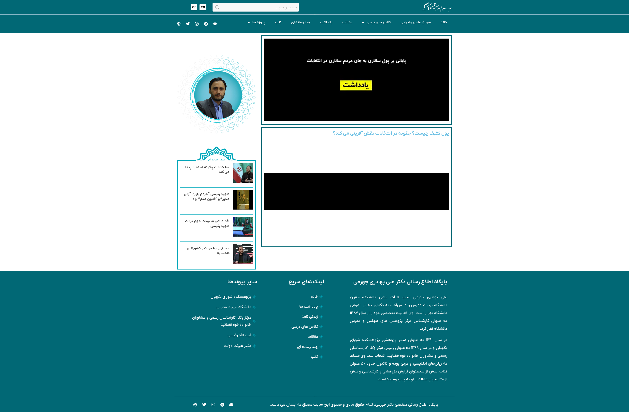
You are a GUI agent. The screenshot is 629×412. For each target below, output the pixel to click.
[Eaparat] (179, 24)
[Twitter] (188, 24)
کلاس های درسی (379, 22)
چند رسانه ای (300, 22)
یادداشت (326, 22)
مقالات (347, 22)
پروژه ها (258, 22)
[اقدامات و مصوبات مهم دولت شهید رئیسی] (243, 235)
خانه (444, 22)
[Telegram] (206, 24)
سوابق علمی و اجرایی (415, 22)
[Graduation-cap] (215, 24)
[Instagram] (197, 24)
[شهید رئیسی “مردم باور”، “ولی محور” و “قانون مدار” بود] (243, 208)
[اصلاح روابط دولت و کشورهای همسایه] (243, 262)
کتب (278, 22)
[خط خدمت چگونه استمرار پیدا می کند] (243, 181)
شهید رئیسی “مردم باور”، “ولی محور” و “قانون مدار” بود (206, 196)
